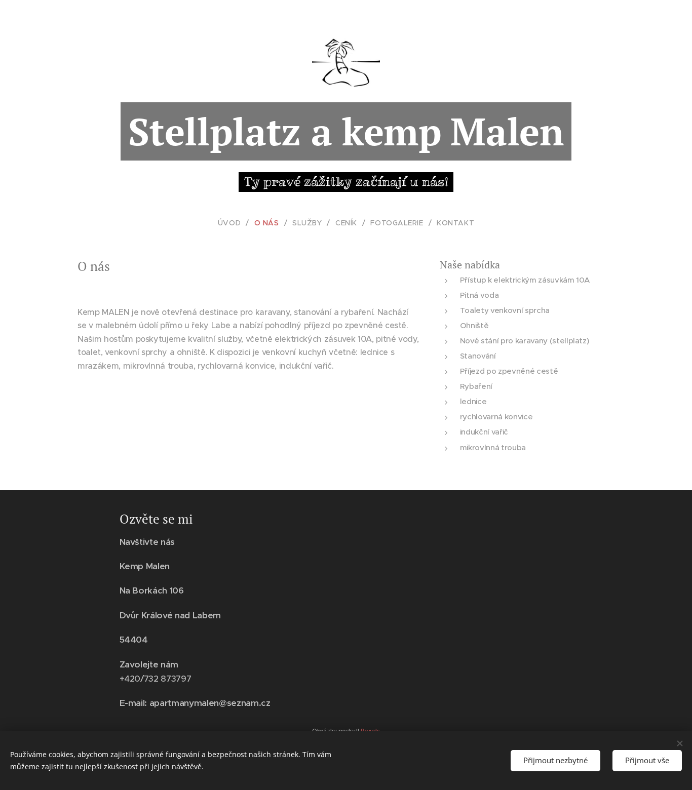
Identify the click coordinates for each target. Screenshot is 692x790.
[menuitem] (233, 222)
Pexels (370, 730)
